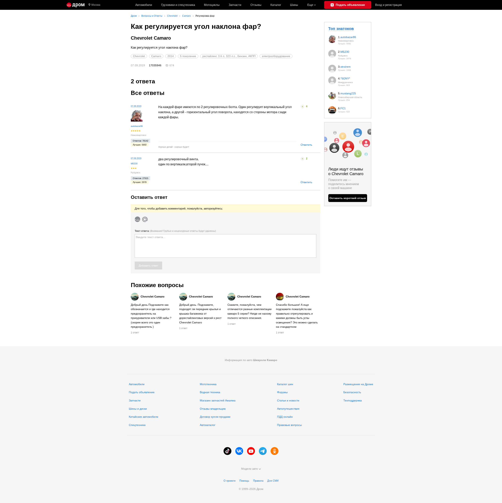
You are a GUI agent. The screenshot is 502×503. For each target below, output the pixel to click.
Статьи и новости (288, 400)
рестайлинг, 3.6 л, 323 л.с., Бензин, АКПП (229, 56)
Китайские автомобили (143, 416)
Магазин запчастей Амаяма (218, 400)
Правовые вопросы (289, 425)
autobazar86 (137, 126)
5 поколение (188, 56)
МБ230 (134, 163)
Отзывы (255, 4)
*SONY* (345, 78)
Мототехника (208, 384)
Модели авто (249, 468)
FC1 (343, 108)
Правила (258, 480)
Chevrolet (139, 56)
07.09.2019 (136, 106)
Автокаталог (207, 425)
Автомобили (143, 4)
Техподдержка (352, 400)
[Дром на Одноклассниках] (274, 451)
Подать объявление (142, 392)
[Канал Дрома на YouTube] (251, 451)
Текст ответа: (175, 231)
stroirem (345, 66)
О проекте (230, 480)
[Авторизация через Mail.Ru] (145, 219)
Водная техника (210, 392)
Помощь (244, 480)
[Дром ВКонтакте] (239, 451)
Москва (95, 4)
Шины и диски (138, 408)
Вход (388, 4)
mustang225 (348, 93)
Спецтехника (137, 425)
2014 (170, 56)
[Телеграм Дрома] (263, 451)
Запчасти (235, 4)
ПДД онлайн (285, 416)
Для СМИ (272, 480)
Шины (294, 4)
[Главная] (76, 5)
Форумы (282, 392)
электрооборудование (276, 56)
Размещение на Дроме (358, 384)
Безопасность (352, 392)
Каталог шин (285, 384)
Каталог (275, 4)
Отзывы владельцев (213, 408)
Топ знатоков (341, 28)
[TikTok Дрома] (227, 451)
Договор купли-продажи (215, 416)
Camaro (156, 56)
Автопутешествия (288, 408)
